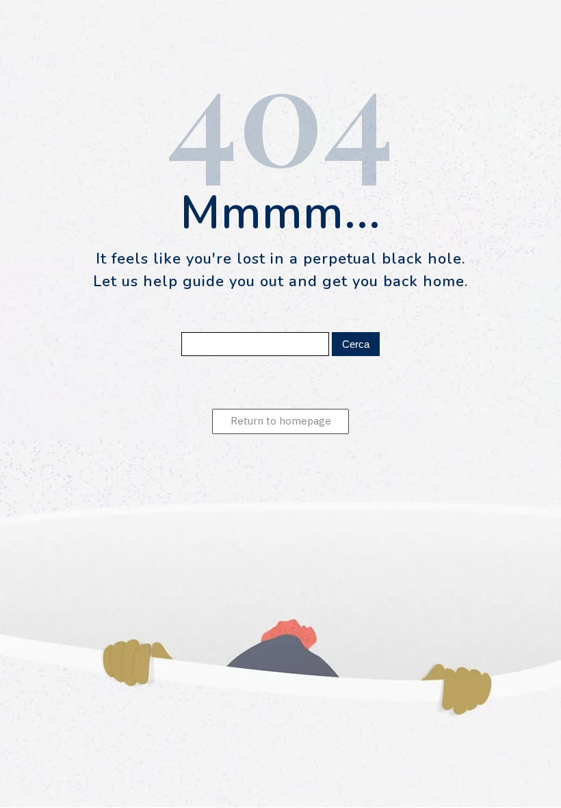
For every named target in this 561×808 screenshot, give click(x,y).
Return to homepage (281, 420)
